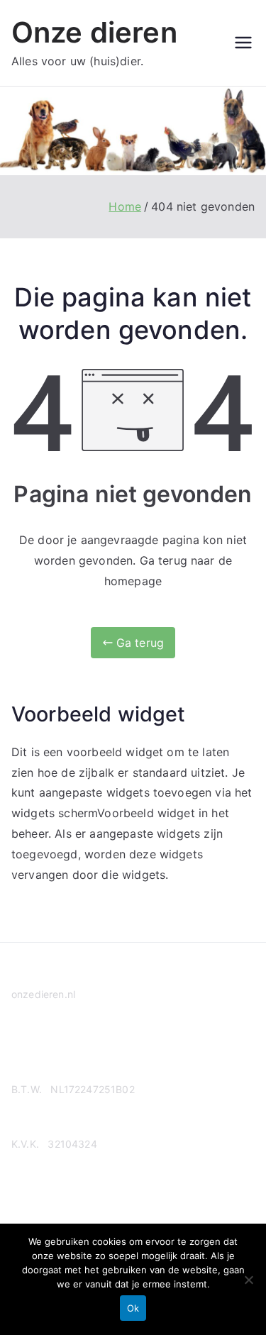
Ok (133, 1308)
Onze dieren (94, 32)
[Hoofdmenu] (243, 42)
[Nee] (248, 1280)
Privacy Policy (44, 1049)
